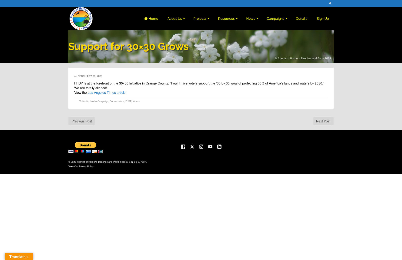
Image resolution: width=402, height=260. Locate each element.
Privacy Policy (86, 166)
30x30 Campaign (99, 101)
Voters (136, 101)
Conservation (117, 101)
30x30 (85, 101)
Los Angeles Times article (107, 92)
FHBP (128, 101)
